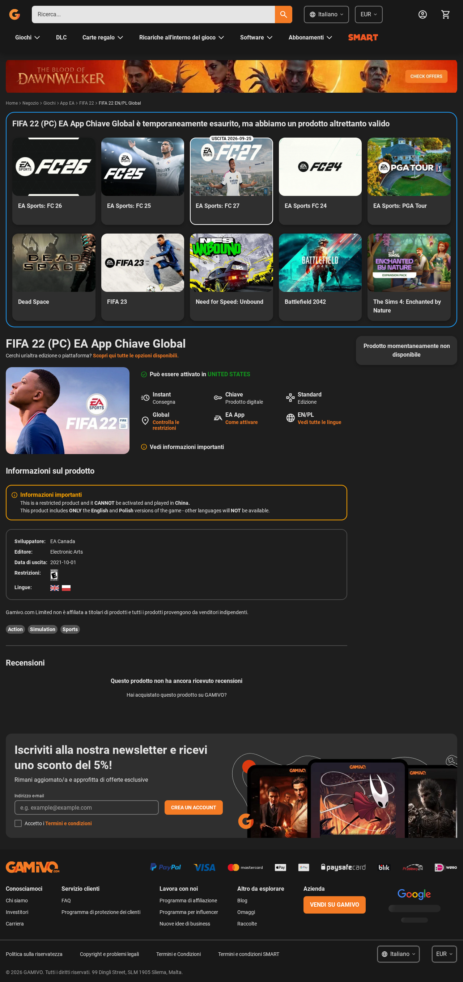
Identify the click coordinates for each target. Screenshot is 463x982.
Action (15, 629)
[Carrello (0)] (445, 14)
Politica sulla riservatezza (34, 954)
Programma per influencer (189, 912)
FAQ (66, 900)
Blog (242, 900)
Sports (70, 629)
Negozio (30, 103)
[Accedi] (422, 14)
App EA (67, 103)
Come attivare (241, 422)
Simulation (42, 629)
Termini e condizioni (68, 823)
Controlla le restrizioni (166, 425)
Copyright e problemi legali (109, 954)
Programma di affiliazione (188, 900)
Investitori (17, 912)
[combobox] (153, 14)
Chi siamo (17, 900)
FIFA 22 (86, 103)
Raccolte (247, 924)
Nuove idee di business (185, 924)
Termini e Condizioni (178, 954)
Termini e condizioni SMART (248, 954)
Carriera (15, 924)
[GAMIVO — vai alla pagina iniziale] (14, 14)
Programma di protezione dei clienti (100, 912)
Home (12, 103)
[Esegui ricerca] (283, 14)
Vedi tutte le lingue (319, 422)
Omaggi (246, 912)
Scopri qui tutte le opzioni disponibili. (136, 355)
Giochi (49, 103)
